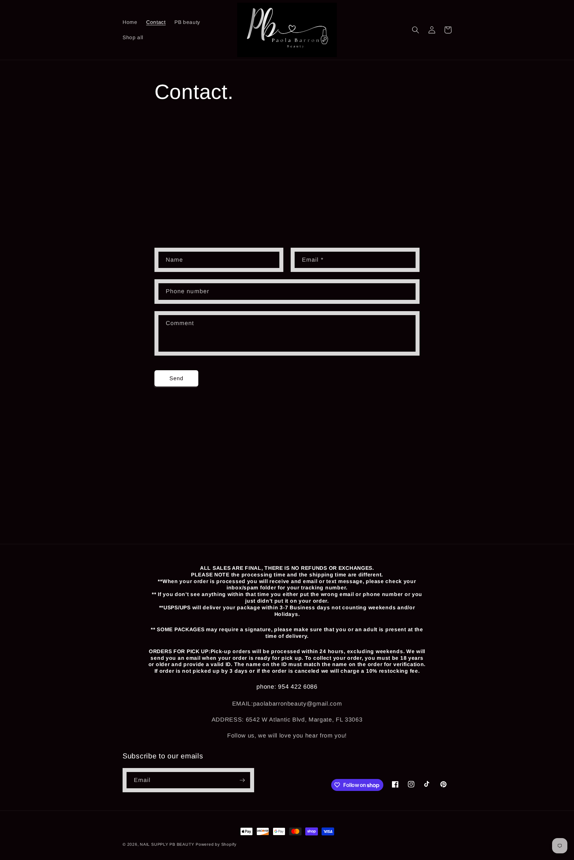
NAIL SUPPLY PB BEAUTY (167, 844)
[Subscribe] (242, 780)
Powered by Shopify (216, 844)
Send (176, 378)
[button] (416, 30)
